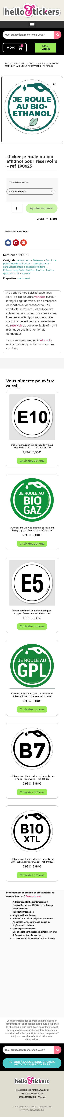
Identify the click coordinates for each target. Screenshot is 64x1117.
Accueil (9, 63)
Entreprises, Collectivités (18, 270)
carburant (24, 278)
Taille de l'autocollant (18, 182)
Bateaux (38, 260)
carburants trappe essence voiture (24, 266)
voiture (26, 273)
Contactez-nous (33, 896)
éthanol (45, 340)
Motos (33, 63)
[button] (32, 24)
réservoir (16, 325)
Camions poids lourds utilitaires (29, 262)
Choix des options (32, 460)
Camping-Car (41, 263)
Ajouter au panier (41, 208)
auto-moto (22, 63)
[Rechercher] (57, 35)
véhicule (39, 296)
